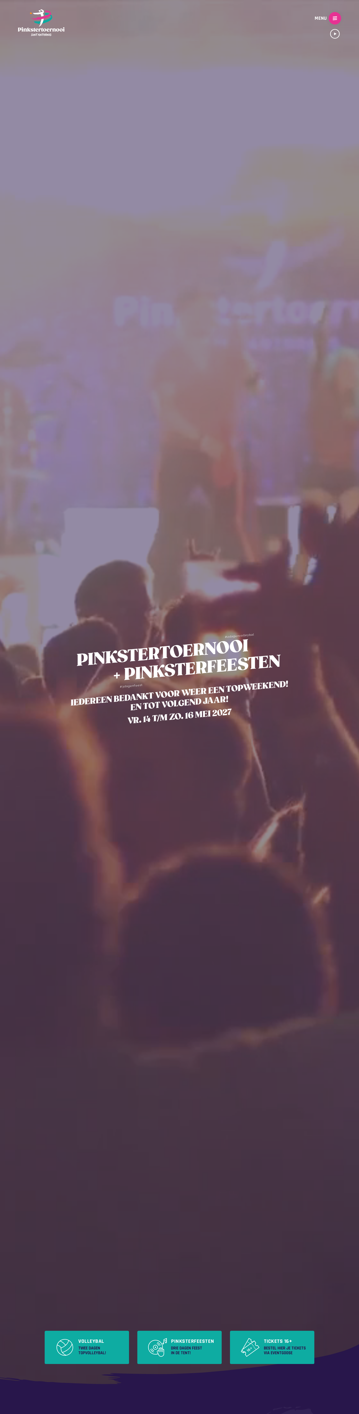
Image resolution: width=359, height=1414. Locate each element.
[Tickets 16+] (272, 1347)
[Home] (41, 18)
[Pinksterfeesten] (179, 1347)
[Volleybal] (87, 1347)
